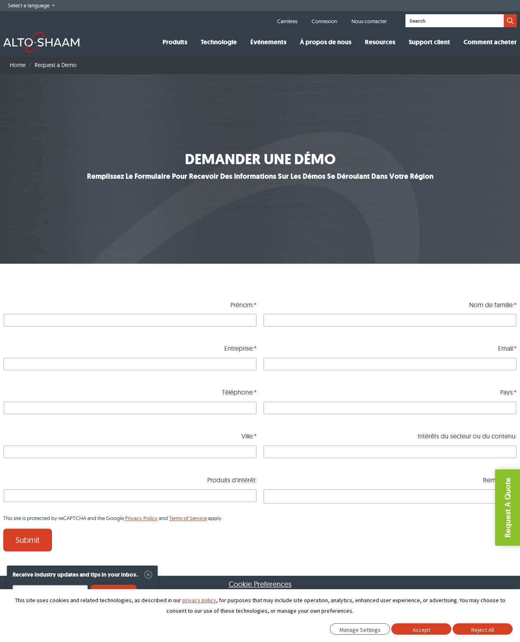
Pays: (507, 392)
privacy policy (199, 600)
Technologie (219, 42)
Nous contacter (369, 21)
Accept (421, 629)
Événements (268, 42)
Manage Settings (360, 629)
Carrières (287, 21)
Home (18, 65)
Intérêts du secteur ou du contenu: (467, 436)
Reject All (482, 629)
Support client (429, 42)
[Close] (148, 574)
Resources (380, 42)
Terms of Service (188, 518)
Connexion (324, 21)
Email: (506, 348)
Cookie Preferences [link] (260, 584)
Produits (174, 42)
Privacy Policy (141, 518)
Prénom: (242, 305)
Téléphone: (238, 392)
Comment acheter (490, 42)
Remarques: (500, 480)
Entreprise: (239, 348)
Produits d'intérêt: (232, 480)
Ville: (247, 436)
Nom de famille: (491, 305)
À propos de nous (325, 42)
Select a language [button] (29, 5)
